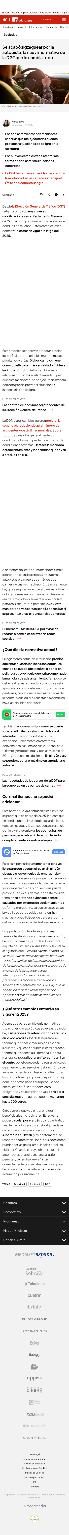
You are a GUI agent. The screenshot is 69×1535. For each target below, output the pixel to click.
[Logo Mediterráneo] (34, 1437)
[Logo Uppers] (34, 1378)
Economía (51, 27)
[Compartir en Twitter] (49, 195)
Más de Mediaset (15, 1230)
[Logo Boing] (34, 1343)
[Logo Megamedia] (36, 1506)
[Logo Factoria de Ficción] (34, 1331)
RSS (34, 1482)
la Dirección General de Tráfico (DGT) (38, 206)
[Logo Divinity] (34, 1307)
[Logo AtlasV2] (34, 1414)
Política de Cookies (34, 1472)
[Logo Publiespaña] (34, 1426)
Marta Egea (18, 121)
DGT (47, 1184)
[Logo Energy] (34, 1355)
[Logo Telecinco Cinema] (34, 1390)
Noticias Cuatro (14, 1240)
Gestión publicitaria (34, 1477)
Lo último (8, 27)
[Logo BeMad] (34, 1366)
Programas (11, 1221)
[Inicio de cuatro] (5, 19)
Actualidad (19, 1184)
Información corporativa (34, 1459)
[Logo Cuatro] (34, 1295)
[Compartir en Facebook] (64, 195)
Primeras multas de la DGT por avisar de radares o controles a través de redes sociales (30, 634)
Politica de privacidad (34, 1463)
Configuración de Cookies (34, 1468)
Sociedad (10, 34)
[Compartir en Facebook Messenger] (56, 195)
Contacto (34, 1486)
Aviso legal (34, 1454)
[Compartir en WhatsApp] (41, 195)
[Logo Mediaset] (34, 1256)
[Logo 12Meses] (34, 1402)
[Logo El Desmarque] (34, 1319)
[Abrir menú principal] (64, 19)
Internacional (35, 27)
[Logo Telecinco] (34, 1283)
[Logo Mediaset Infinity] (34, 1272)
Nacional (21, 27)
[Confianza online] (34, 1522)
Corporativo (12, 1212)
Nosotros (10, 1203)
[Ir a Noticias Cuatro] (22, 19)
